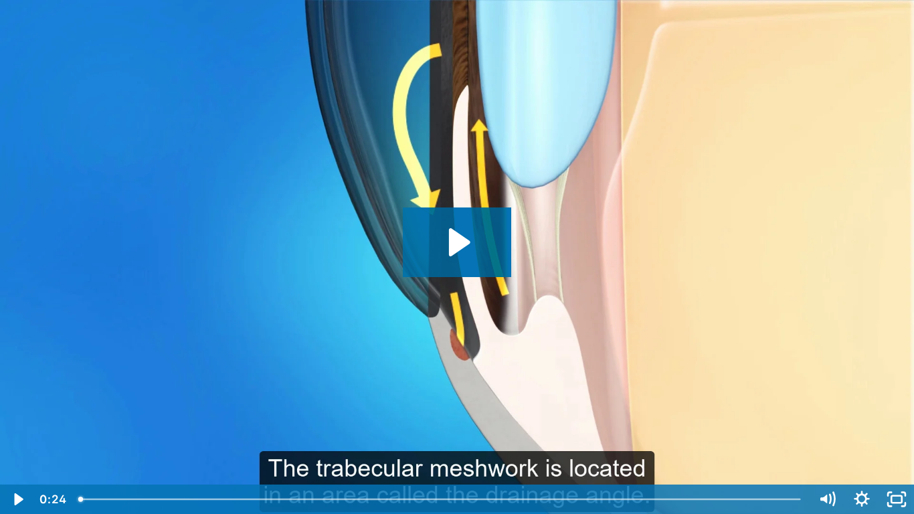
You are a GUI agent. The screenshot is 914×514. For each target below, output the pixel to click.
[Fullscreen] (896, 499)
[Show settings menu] (861, 499)
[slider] (440, 499)
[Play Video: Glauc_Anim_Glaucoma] (457, 242)
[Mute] (827, 499)
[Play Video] (17, 499)
